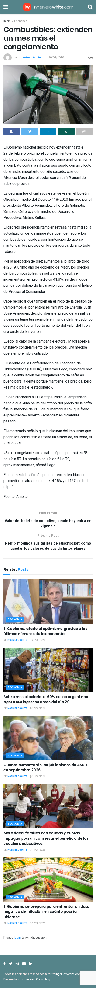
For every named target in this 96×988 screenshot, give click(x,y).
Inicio (6, 21)
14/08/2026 (38, 776)
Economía (20, 21)
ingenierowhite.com (68, 974)
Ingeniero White (29, 57)
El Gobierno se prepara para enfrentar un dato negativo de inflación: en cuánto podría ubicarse (46, 912)
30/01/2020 (56, 57)
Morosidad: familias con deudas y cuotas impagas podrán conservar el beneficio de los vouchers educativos (46, 838)
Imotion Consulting (38, 979)
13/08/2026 (38, 850)
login (17, 937)
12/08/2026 (38, 923)
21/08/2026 (38, 640)
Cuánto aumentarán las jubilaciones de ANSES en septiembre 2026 (45, 767)
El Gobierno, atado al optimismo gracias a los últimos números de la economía (45, 631)
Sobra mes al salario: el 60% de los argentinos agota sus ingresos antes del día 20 (45, 699)
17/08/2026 (38, 708)
